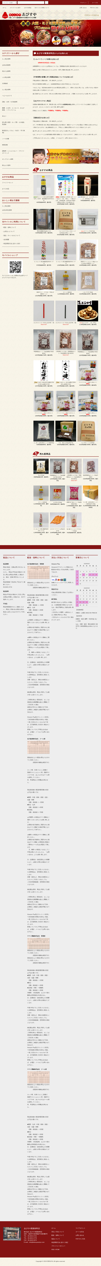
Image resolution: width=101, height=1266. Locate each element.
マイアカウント (80, 1228)
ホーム (4, 7)
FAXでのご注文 (94, 7)
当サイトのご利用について (42, 7)
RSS (52, 1249)
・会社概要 (5, 239)
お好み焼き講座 (7, 210)
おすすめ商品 (27, 7)
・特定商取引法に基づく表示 (11, 243)
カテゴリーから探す (15, 7)
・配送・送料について (9, 227)
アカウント (83, 2)
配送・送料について (57, 1235)
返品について (55, 1239)
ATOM (57, 1249)
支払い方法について (57, 1231)
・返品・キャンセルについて (11, 235)
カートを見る (80, 1231)
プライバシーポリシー (58, 1246)
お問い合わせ (83, 7)
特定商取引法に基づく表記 (59, 1242)
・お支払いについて (8, 231)
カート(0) (95, 2)
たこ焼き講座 (6, 206)
